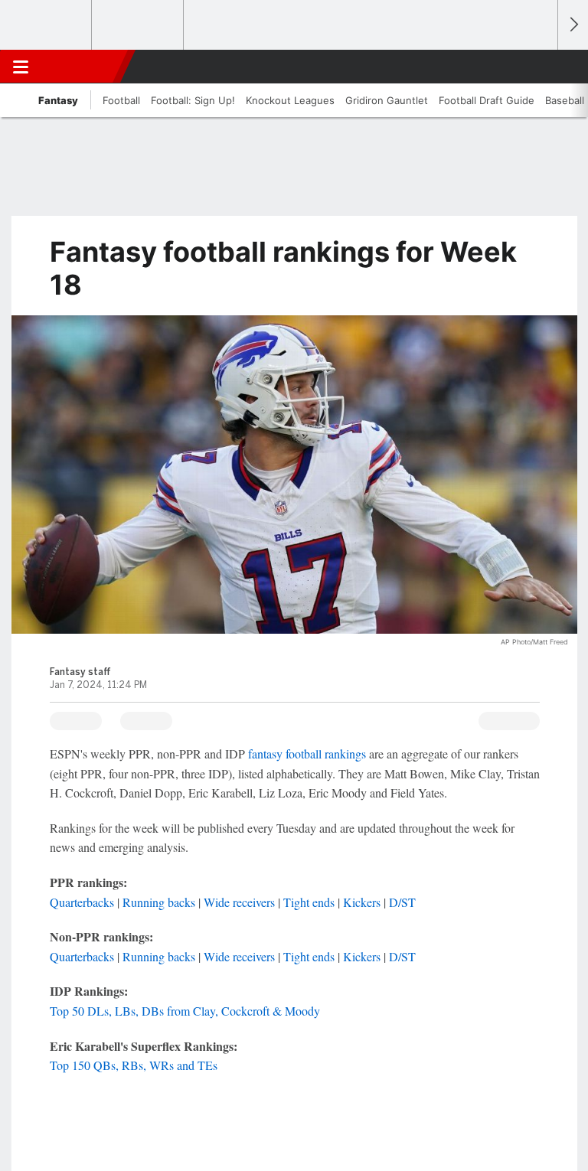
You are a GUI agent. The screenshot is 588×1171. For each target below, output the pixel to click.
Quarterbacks (82, 902)
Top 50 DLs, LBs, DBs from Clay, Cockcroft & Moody (185, 1011)
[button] (537, 66)
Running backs (158, 902)
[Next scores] (572, 25)
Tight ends (309, 902)
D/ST (402, 902)
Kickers (362, 902)
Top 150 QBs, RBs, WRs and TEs (133, 1065)
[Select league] (47, 25)
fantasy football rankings (307, 753)
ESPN (82, 66)
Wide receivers (239, 902)
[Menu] (20, 66)
